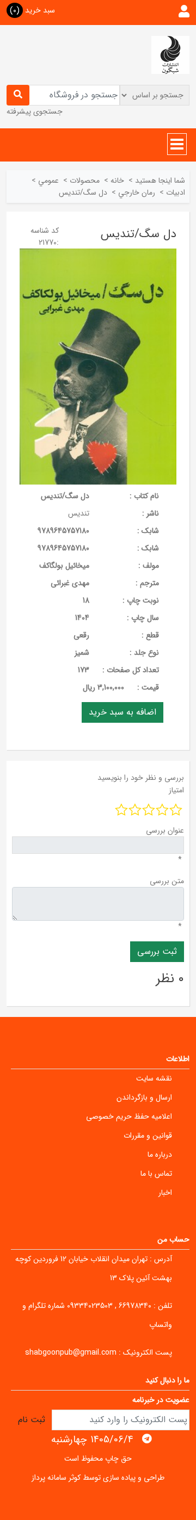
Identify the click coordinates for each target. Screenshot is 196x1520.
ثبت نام (31, 1419)
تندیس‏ (78, 513)
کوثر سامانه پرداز (56, 1478)
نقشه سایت (154, 1078)
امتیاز (176, 790)
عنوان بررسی (165, 830)
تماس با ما (156, 1174)
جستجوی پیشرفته (35, 111)
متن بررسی (167, 881)
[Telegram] (147, 1439)
